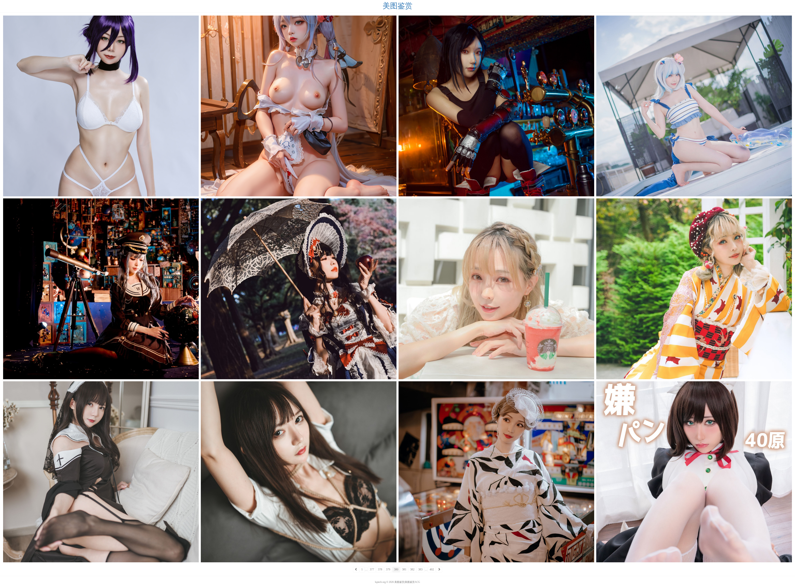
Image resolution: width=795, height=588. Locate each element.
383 (420, 569)
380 (396, 569)
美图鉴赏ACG (412, 582)
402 (432, 569)
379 (388, 569)
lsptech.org (380, 582)
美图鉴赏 (397, 6)
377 (372, 569)
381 (404, 569)
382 (412, 569)
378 (380, 569)
